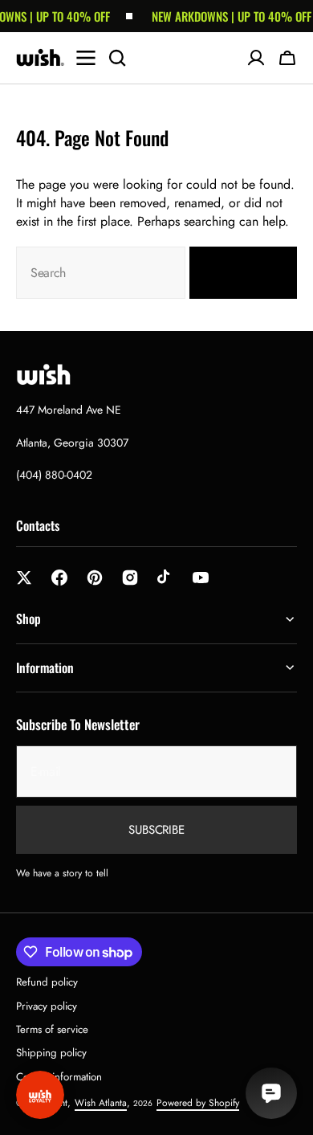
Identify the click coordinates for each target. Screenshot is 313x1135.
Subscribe (156, 830)
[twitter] (24, 577)
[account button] (256, 57)
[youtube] (200, 577)
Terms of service (52, 1029)
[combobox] (100, 273)
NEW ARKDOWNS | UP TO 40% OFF (227, 16)
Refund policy (47, 982)
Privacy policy (46, 1006)
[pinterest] (94, 577)
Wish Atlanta (101, 1103)
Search (233, 273)
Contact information (59, 1076)
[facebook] (59, 577)
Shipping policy (51, 1052)
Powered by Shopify (197, 1103)
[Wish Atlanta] (40, 57)
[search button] (117, 57)
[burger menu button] (86, 57)
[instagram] (130, 577)
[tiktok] (165, 577)
